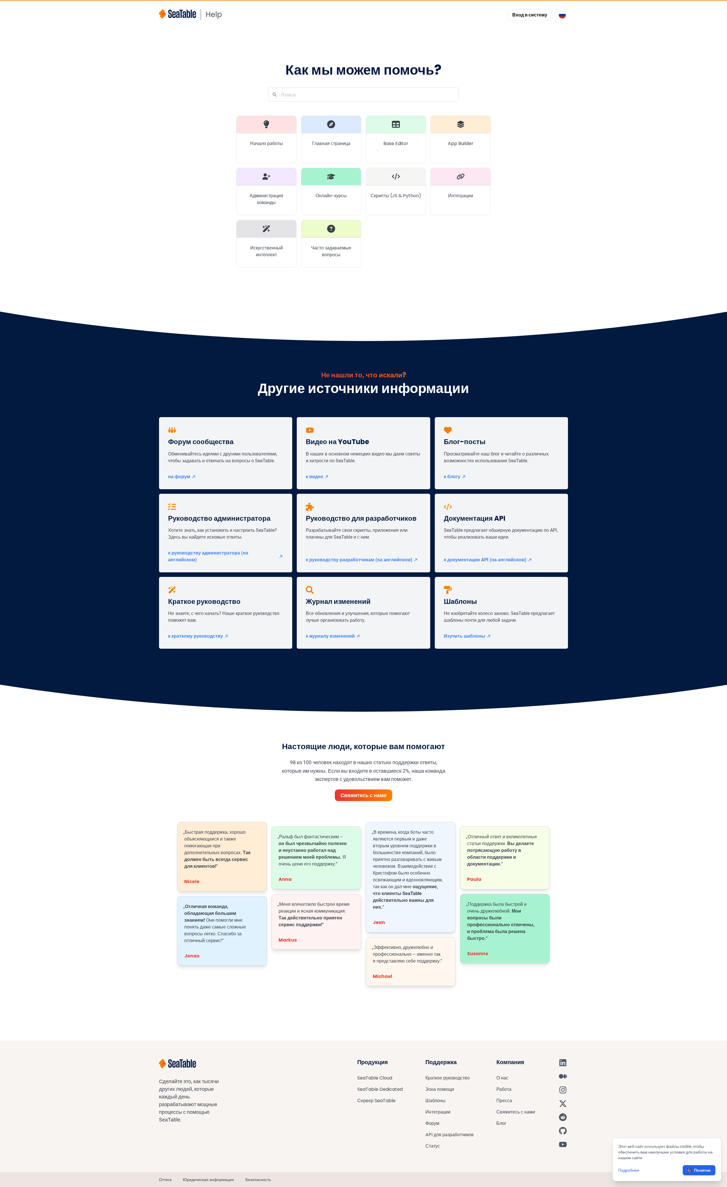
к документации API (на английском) (485, 559)
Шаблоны (435, 1100)
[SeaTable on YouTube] (563, 1144)
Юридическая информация (208, 1179)
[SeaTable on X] (563, 1103)
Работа (503, 1089)
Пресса (504, 1100)
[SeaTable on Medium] (563, 1076)
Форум (432, 1123)
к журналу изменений (330, 636)
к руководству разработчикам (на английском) (359, 559)
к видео (314, 476)
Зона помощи (439, 1089)
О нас (502, 1078)
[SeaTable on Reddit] (563, 1117)
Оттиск (165, 1179)
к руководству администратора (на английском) (208, 556)
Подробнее (628, 1170)
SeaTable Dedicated (380, 1089)
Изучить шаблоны (464, 636)
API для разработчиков (449, 1134)
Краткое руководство (447, 1078)
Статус (432, 1146)
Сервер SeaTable (376, 1100)
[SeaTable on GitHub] (563, 1131)
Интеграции (437, 1112)
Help (214, 14)
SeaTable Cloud (374, 1078)
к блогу (452, 476)
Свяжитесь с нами (363, 795)
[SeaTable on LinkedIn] (563, 1063)
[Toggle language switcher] (562, 15)
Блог (501, 1123)
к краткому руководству (195, 636)
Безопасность (258, 1179)
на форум (179, 476)
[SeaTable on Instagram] (563, 1090)
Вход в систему (529, 15)
